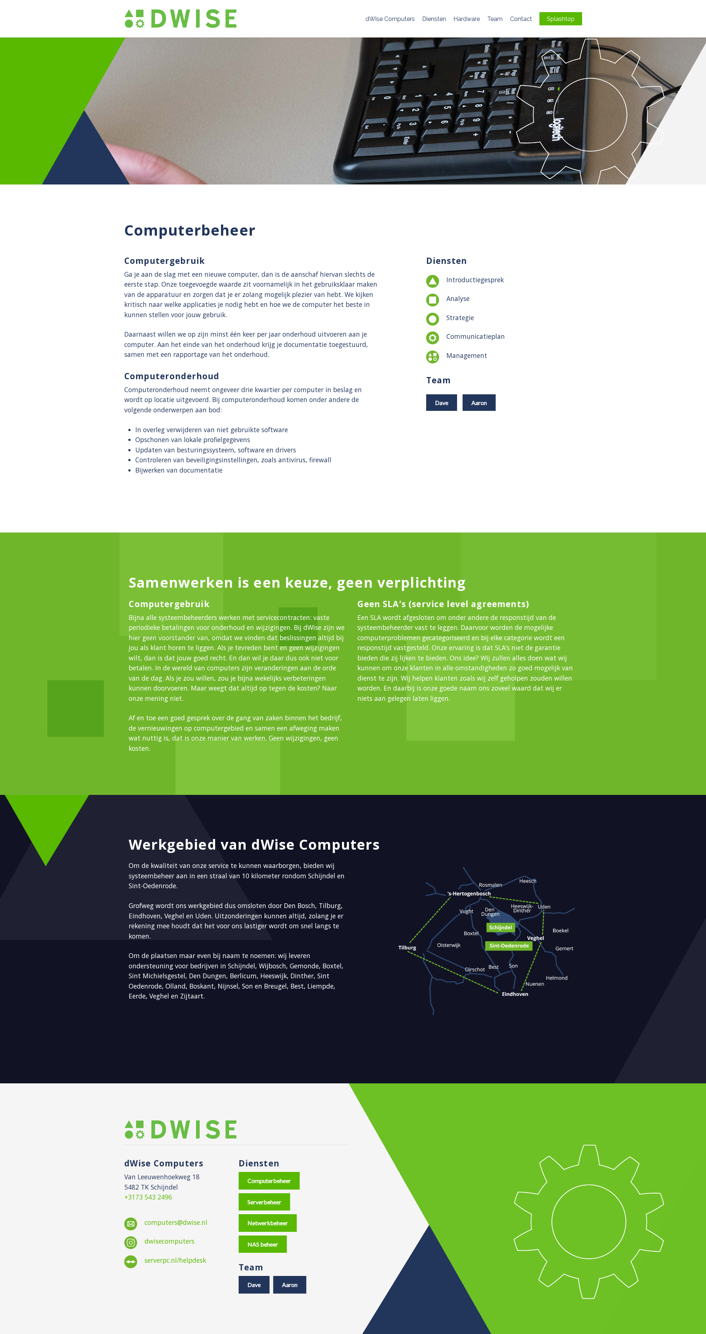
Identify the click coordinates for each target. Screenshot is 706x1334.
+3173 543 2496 (148, 1197)
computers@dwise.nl (176, 1222)
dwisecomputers (170, 1241)
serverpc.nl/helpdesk (175, 1260)
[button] (441, 402)
